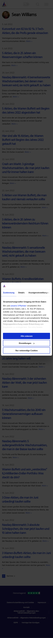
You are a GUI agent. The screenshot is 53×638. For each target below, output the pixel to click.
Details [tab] (21, 293)
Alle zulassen (27, 336)
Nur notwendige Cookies (26, 350)
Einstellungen (25, 343)
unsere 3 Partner (18, 306)
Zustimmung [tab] (8, 293)
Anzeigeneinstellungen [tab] (38, 293)
